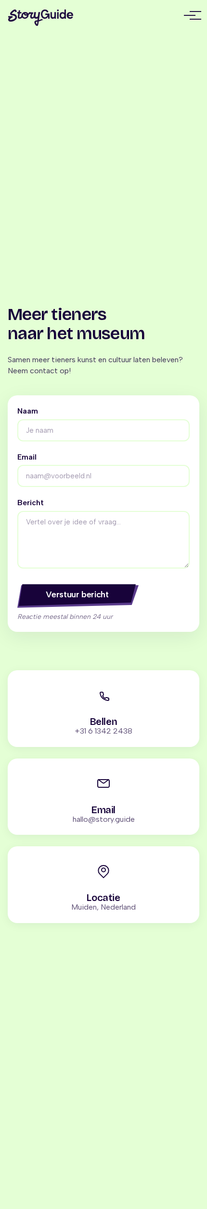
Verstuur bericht (77, 594)
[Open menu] (189, 15)
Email (27, 457)
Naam (27, 411)
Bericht (30, 502)
